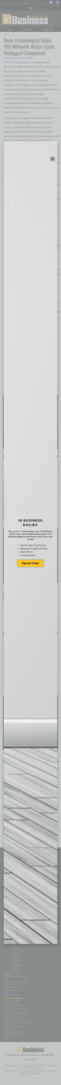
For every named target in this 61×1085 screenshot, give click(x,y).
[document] (30, 542)
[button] (52, 159)
